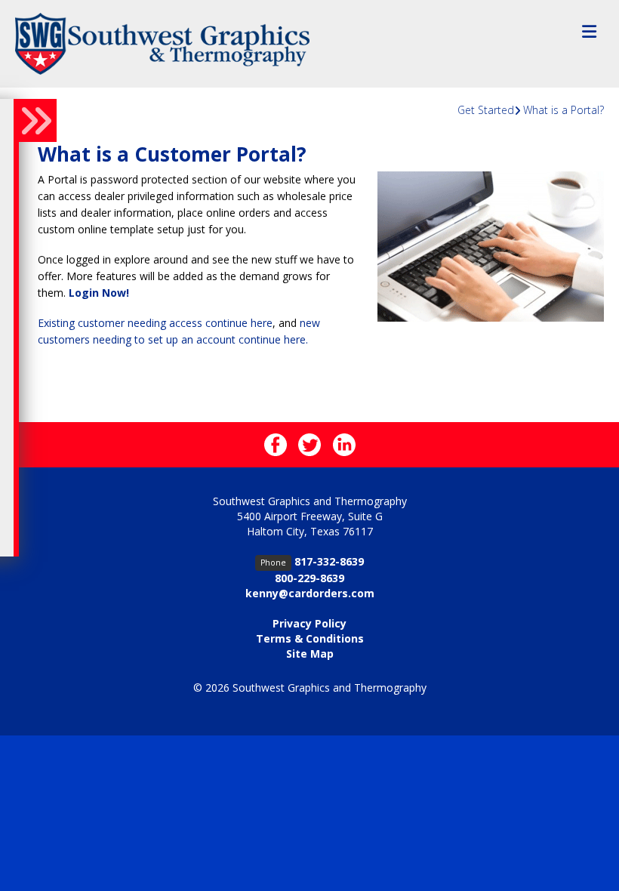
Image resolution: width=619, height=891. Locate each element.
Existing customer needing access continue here (155, 323)
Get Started (485, 110)
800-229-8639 (309, 578)
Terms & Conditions (310, 638)
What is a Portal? (563, 110)
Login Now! (99, 292)
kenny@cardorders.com (309, 593)
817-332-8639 (329, 561)
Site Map (310, 653)
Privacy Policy (309, 623)
